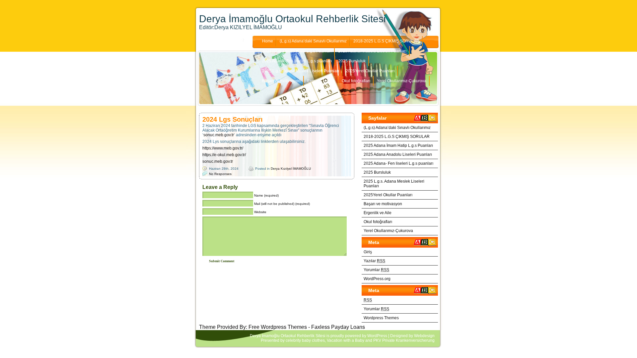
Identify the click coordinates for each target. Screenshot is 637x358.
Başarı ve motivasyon (281, 81)
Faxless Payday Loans (338, 327)
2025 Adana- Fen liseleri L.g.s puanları (297, 61)
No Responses (220, 174)
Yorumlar (376, 270)
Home (267, 41)
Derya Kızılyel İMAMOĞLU (291, 168)
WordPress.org (377, 278)
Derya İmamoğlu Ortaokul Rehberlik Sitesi (292, 18)
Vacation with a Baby (345, 340)
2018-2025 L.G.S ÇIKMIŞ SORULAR (386, 41)
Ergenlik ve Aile (321, 81)
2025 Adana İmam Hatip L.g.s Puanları (296, 51)
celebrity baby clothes (305, 340)
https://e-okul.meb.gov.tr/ (224, 154)
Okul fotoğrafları (356, 81)
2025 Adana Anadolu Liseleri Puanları (372, 51)
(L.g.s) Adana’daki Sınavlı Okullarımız (313, 41)
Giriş (368, 252)
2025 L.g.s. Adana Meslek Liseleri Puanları (300, 71)
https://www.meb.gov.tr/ (222, 148)
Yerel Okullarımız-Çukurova (401, 81)
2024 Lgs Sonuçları (232, 119)
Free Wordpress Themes (277, 327)
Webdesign (424, 335)
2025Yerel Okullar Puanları (370, 71)
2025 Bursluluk (352, 61)
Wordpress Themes (381, 318)
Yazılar (374, 261)
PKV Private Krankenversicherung (404, 340)
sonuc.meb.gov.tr (218, 135)
